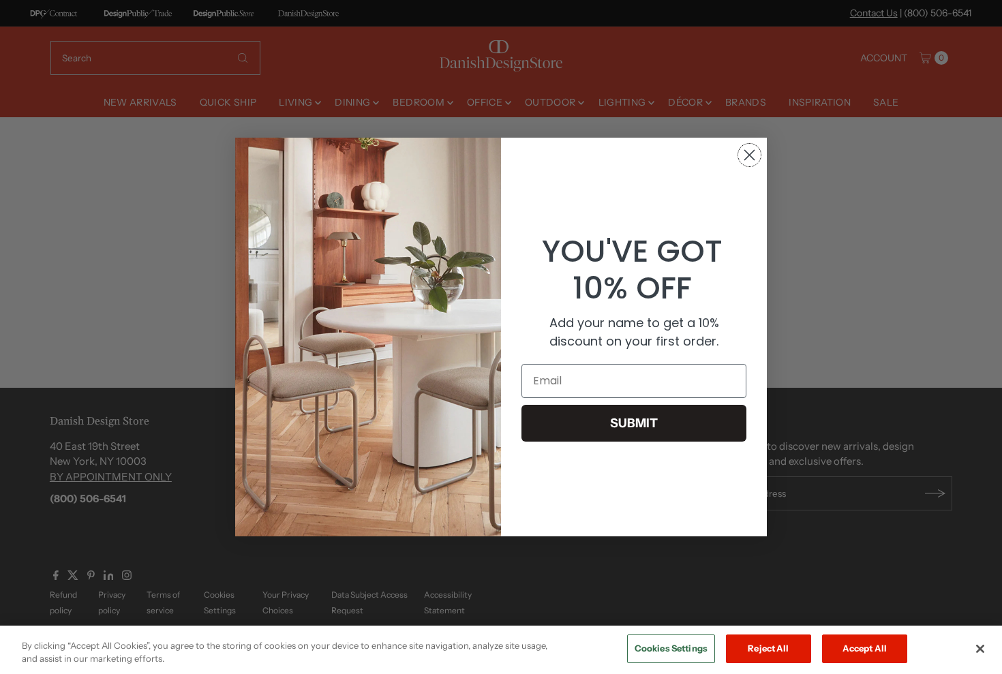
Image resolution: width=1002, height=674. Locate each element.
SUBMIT (634, 423)
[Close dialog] (749, 155)
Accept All (864, 648)
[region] (501, 650)
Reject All (768, 648)
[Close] (980, 649)
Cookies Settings (671, 648)
